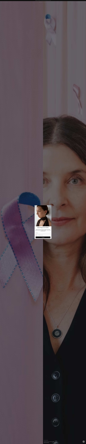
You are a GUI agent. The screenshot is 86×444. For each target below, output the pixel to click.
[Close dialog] (50, 206)
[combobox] (37, 235)
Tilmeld (43, 237)
